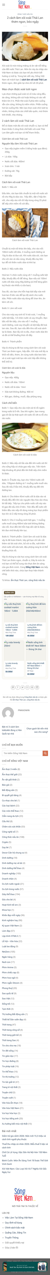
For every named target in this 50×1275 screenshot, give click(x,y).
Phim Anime (7, 967)
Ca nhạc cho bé (9, 800)
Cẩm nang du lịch (10, 816)
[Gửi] (45, 753)
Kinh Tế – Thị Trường (22, 1261)
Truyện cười (7, 1097)
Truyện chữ (7, 1092)
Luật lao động (8, 946)
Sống (9, 1261)
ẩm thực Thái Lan (19, 580)
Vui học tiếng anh (10, 1118)
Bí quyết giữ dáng (10, 795)
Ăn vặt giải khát (9, 779)
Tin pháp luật (8, 1066)
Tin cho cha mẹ (9, 1045)
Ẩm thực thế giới (9, 774)
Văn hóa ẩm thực (10, 1103)
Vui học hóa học (9, 1113)
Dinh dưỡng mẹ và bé (12, 863)
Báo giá (5, 785)
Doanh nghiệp (8, 873)
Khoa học (6, 910)
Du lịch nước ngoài (11, 884)
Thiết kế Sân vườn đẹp (12, 1019)
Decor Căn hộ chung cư (13, 852)
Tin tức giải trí (8, 1082)
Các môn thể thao (10, 811)
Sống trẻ (6, 1004)
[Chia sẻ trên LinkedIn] (37, 687)
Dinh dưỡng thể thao (11, 868)
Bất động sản (8, 790)
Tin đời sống (8, 1050)
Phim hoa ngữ (8, 977)
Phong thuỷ (7, 988)
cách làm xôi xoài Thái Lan (34, 79)
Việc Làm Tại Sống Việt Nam (19, 1217)
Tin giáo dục (8, 1056)
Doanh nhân (8, 878)
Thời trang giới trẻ (10, 1035)
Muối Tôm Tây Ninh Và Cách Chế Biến (21, 1267)
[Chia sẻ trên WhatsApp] (13, 687)
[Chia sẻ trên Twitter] (22, 687)
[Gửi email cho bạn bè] (27, 687)
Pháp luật (37, 1261)
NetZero (6, 951)
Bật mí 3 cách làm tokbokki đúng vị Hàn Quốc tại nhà (12, 730)
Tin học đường (8, 1061)
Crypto (5, 842)
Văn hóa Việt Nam (10, 1108)
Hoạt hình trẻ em (10, 905)
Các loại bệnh (8, 805)
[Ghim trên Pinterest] (32, 687)
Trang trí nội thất (9, 1087)
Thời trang (7, 1024)
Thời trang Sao (9, 1040)
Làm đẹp (6, 931)
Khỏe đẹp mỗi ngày (11, 915)
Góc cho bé (7, 899)
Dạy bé (5, 847)
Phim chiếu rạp (9, 972)
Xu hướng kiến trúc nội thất (14, 1123)
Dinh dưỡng (7, 858)
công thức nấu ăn (37, 580)
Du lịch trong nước (10, 889)
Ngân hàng (7, 957)
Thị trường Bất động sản (13, 1014)
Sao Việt (6, 998)
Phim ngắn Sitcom (10, 983)
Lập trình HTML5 (10, 936)
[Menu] (3, 4)
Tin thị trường (8, 1076)
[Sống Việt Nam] (25, 4)
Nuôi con (6, 962)
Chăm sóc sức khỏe (11, 826)
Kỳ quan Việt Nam (10, 925)
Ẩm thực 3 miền (9, 769)
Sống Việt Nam (33, 567)
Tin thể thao (7, 1071)
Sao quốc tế (7, 993)
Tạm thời (6, 1009)
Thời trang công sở (11, 1030)
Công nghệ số (8, 831)
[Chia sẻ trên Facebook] (18, 687)
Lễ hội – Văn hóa (10, 941)
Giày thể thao (8, 894)
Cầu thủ (5, 821)
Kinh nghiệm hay (10, 920)
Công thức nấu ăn (10, 837)
